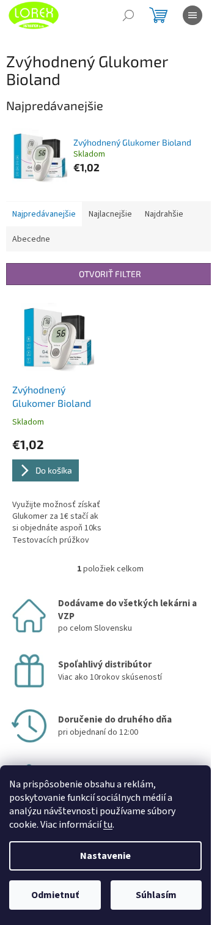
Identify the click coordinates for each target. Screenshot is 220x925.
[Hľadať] (128, 15)
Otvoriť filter (110, 274)
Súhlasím (156, 895)
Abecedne (31, 239)
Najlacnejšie (110, 214)
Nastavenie (105, 856)
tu (107, 824)
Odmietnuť (55, 895)
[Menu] (192, 15)
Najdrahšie (164, 214)
